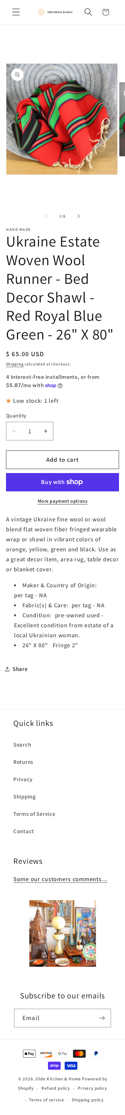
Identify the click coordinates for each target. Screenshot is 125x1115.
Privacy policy (92, 1088)
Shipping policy (88, 1100)
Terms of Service (34, 814)
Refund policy (55, 1088)
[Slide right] (78, 216)
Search (22, 744)
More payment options (63, 501)
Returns (23, 762)
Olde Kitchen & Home (58, 1079)
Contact (23, 831)
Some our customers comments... (60, 879)
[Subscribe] (102, 1018)
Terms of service (46, 1100)
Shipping (15, 363)
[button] (16, 12)
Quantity (16, 415)
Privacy (23, 779)
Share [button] (20, 669)
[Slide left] (46, 216)
